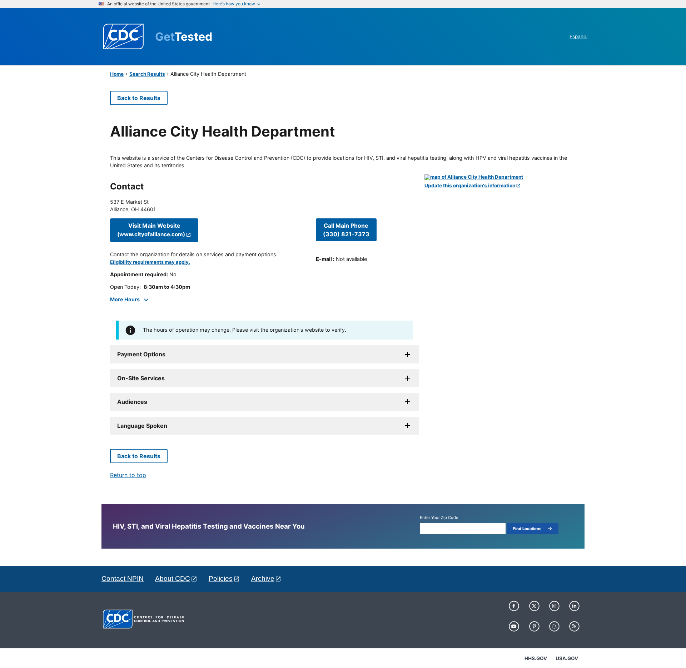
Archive (262, 578)
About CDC (172, 578)
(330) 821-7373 (346, 230)
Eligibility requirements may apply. (150, 262)
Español (578, 36)
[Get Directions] (500, 177)
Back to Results (138, 98)
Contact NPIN (122, 578)
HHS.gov (536, 658)
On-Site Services (141, 378)
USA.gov (567, 658)
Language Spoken (142, 425)
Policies (221, 578)
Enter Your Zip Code (439, 517)
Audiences (132, 401)
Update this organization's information (469, 185)
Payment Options (141, 354)
